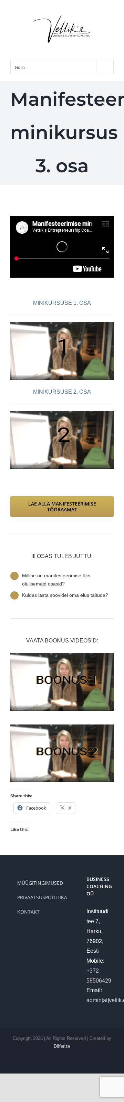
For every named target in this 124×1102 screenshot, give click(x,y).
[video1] (62, 325)
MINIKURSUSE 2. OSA (62, 392)
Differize (62, 1046)
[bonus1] (62, 655)
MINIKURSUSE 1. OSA (62, 303)
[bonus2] (62, 727)
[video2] (62, 413)
